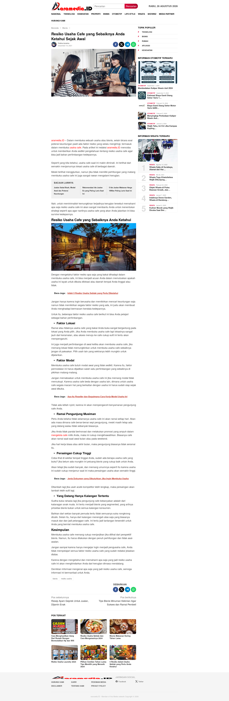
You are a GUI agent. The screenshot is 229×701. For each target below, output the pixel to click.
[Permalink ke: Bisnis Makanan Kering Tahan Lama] (123, 626)
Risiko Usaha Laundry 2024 (63, 661)
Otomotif (142, 86)
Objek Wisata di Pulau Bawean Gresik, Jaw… (159, 188)
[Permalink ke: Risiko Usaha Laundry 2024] (64, 652)
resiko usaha (66, 578)
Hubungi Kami (57, 682)
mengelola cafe (59, 435)
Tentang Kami (77, 686)
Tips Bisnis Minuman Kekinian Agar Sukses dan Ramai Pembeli (117, 600)
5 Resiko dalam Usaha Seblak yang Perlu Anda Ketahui (120, 664)
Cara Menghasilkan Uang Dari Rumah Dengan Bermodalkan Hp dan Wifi (62, 638)
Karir (73, 682)
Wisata (152, 165)
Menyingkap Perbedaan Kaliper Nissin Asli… (161, 117)
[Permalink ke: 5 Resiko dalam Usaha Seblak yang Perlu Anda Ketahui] (123, 652)
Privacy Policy (98, 686)
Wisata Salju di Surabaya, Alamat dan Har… (161, 168)
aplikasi (146, 45)
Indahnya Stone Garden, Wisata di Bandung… (160, 198)
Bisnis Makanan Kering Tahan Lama (120, 637)
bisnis (55, 578)
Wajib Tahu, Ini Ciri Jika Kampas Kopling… (162, 127)
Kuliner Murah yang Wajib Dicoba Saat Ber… (161, 208)
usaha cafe (75, 147)
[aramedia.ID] (72, 6)
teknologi (147, 32)
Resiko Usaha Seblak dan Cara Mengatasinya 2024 (92, 637)
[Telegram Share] (127, 44)
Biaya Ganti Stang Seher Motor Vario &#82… (161, 106)
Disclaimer (56, 686)
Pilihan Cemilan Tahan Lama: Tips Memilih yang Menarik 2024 (93, 664)
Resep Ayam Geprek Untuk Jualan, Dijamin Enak (70, 600)
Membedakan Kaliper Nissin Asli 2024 (155, 88)
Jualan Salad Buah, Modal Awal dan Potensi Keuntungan (64, 190)
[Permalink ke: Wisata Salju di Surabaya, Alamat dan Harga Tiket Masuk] (158, 150)
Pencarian (131, 6)
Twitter (140, 681)
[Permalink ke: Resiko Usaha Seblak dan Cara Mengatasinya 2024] (93, 626)
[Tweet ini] (121, 44)
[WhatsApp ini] (133, 44)
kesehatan (147, 50)
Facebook (122, 681)
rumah (145, 41)
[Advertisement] (93, 118)
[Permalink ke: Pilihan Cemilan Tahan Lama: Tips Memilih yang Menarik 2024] (93, 652)
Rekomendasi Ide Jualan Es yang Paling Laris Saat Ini (93, 190)
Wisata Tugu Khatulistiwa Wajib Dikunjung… (161, 178)
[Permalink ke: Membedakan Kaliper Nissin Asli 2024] (158, 72)
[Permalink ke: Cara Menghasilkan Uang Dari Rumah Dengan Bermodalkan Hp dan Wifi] (64, 626)
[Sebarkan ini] (115, 44)
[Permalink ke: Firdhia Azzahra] (54, 44)
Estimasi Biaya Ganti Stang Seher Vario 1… (159, 96)
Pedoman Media (98, 682)
